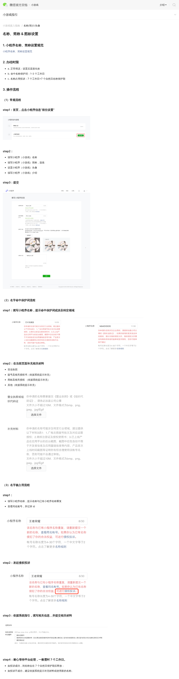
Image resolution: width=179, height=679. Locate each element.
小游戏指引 (10, 14)
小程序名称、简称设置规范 (17, 51)
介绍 (162, 4)
